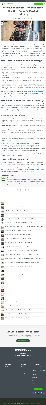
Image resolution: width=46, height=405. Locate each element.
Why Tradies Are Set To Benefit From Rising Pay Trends (17, 278)
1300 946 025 (38, 4)
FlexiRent (7, 366)
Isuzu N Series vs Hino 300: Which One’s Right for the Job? (18, 222)
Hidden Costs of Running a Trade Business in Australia (17, 210)
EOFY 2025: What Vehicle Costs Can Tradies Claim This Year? (18, 238)
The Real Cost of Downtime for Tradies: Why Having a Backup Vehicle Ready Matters (23, 226)
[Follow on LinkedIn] (41, 393)
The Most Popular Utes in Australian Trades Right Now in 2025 (18, 230)
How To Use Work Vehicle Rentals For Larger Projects (16, 317)
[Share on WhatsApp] (18, 190)
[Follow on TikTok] (38, 393)
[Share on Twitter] (22, 190)
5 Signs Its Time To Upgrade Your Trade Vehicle (15, 289)
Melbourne (34, 377)
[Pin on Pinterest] (26, 190)
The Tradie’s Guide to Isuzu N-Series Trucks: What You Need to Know (20, 250)
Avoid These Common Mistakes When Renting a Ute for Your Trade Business (22, 254)
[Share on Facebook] (20, 190)
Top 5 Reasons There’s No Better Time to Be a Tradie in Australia (19, 206)
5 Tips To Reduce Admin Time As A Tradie (14, 293)
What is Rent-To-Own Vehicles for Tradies (14, 202)
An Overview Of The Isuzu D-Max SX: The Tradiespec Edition (18, 309)
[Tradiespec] (7, 4)
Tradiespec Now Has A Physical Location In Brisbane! (16, 286)
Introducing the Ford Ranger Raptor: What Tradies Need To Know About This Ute (23, 258)
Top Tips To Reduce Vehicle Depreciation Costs (15, 305)
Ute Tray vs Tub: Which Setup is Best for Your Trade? (16, 246)
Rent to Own (7, 370)
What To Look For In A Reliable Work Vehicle (14, 301)
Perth (34, 383)
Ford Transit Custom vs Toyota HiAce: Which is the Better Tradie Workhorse (21, 262)
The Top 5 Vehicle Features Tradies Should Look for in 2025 (18, 266)
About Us (23, 366)
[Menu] (44, 3)
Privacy (23, 373)
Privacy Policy (28, 403)
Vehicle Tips (23, 370)
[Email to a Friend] (24, 190)
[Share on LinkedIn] (28, 190)
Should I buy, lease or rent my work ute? (13, 214)
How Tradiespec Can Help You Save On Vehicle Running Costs (18, 282)
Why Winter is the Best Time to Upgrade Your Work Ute (17, 234)
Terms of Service (36, 403)
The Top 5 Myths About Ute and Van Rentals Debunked (17, 313)
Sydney (34, 374)
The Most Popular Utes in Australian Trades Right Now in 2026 (18, 218)
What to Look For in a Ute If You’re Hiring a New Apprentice (18, 242)
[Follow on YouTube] (44, 393)
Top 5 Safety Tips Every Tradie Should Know (14, 297)
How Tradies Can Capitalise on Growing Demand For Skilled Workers (20, 274)
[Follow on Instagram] (36, 393)
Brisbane (34, 380)
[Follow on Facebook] (33, 393)
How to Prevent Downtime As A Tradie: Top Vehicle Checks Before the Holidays (22, 270)
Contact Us (38, 366)
